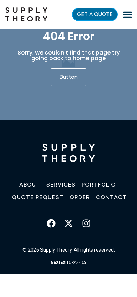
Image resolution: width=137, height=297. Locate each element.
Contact (111, 197)
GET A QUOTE (95, 14)
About (29, 184)
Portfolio (98, 184)
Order (80, 197)
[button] (127, 14)
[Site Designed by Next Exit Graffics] (68, 261)
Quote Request (38, 197)
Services (61, 184)
